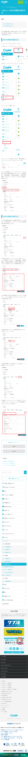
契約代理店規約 (4, 695)
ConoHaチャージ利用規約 (6, 685)
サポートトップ (3, 6)
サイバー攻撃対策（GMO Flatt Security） (8, 738)
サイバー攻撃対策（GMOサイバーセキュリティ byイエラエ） (11, 736)
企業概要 (3, 709)
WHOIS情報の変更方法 (8, 26)
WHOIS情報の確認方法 (8, 24)
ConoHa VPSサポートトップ (12, 6)
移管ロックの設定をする (9, 461)
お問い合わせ (4, 703)
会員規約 (3, 681)
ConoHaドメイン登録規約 (6, 683)
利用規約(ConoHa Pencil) (6, 693)
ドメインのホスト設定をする (10, 465)
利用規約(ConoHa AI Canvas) (7, 691)
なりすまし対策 (19, 738)
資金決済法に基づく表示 (6, 699)
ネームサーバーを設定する (9, 463)
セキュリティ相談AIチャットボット (7, 733)
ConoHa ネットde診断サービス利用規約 (9, 689)
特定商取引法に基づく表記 (7, 697)
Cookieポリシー (5, 707)
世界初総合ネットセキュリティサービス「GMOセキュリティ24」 (12, 730)
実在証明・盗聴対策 (4, 734)
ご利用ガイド (20, 6)
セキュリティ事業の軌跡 (5, 739)
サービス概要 (4, 711)
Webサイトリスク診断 (13, 731)
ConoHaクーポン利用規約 (6, 687)
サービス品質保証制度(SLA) (7, 701)
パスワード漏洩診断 (4, 731)
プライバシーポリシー (6, 705)
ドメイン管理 (6, 7)
